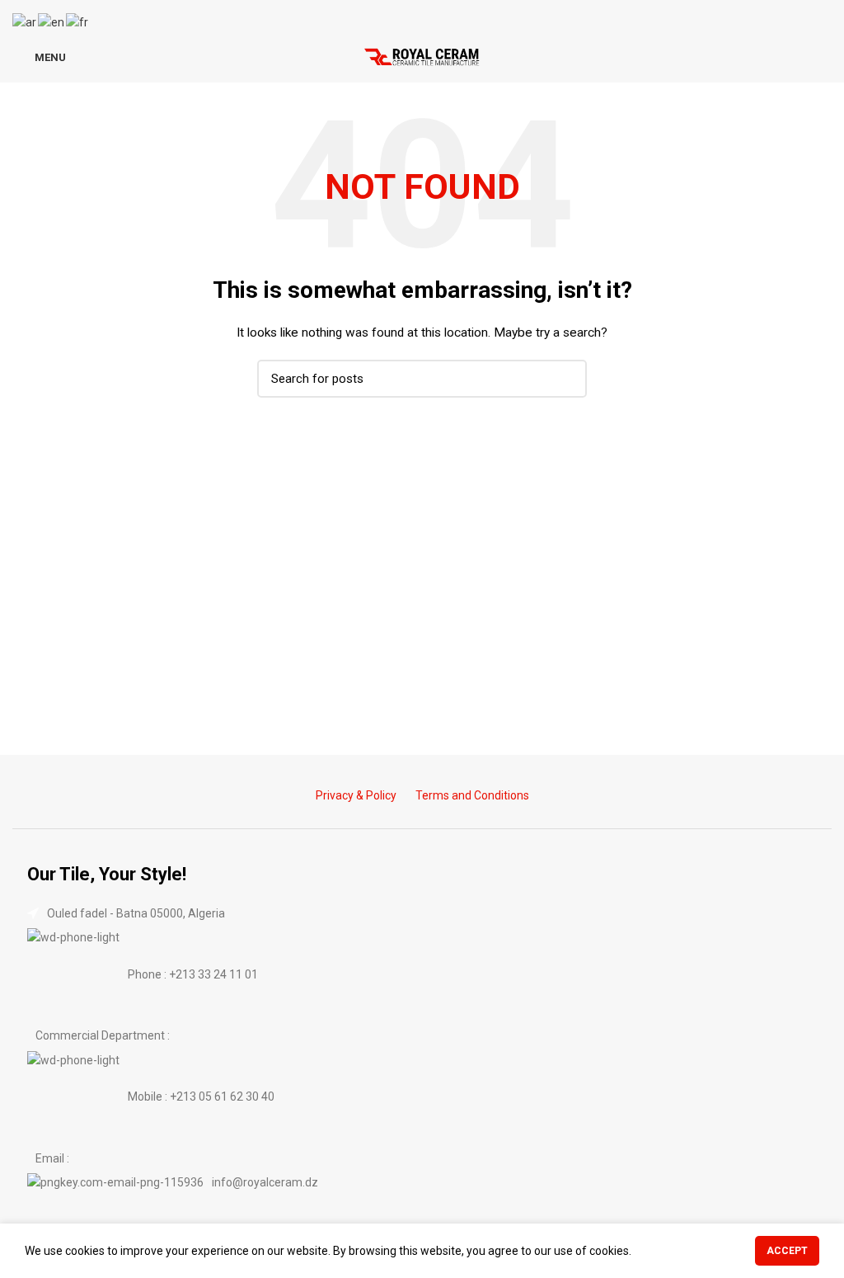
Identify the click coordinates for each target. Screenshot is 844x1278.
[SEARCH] (564, 379)
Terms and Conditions (472, 795)
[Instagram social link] (431, 15)
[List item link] (422, 974)
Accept (787, 1251)
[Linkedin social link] (450, 15)
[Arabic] (25, 21)
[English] (52, 21)
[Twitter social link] (412, 15)
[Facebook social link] (393, 15)
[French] (78, 21)
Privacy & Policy (356, 795)
